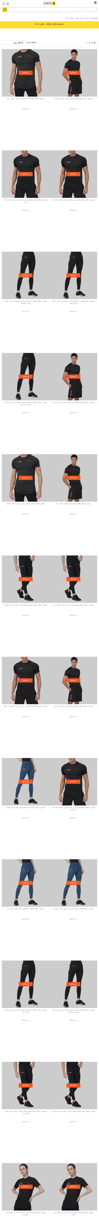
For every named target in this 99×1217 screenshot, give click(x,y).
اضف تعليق (73, 109)
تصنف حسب (31, 42)
